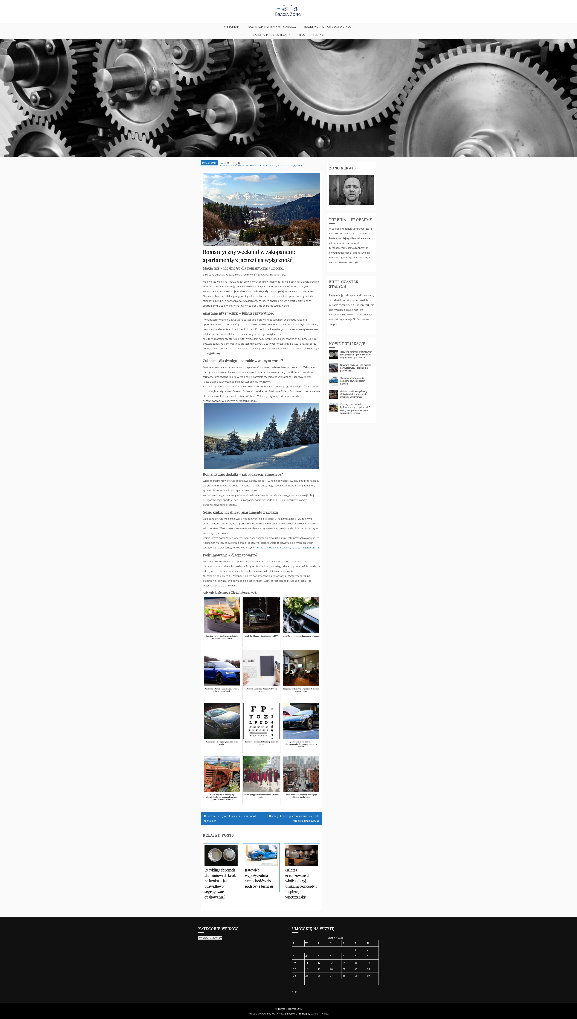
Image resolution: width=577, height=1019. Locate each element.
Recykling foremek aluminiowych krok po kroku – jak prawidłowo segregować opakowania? (356, 354)
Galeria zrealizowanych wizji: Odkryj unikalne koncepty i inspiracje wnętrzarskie (354, 394)
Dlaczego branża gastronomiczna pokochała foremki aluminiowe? (294, 818)
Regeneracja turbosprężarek (271, 34)
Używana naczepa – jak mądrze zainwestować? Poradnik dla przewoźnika (355, 367)
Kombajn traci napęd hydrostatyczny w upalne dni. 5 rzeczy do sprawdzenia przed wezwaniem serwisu (355, 408)
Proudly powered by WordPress (266, 1013)
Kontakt (319, 34)
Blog (301, 34)
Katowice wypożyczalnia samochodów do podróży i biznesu (353, 381)
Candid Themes (319, 1013)
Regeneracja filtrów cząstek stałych (328, 26)
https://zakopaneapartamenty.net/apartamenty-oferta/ (288, 547)
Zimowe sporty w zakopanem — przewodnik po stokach (230, 818)
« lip (294, 991)
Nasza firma (231, 26)
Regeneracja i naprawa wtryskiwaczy (271, 26)
